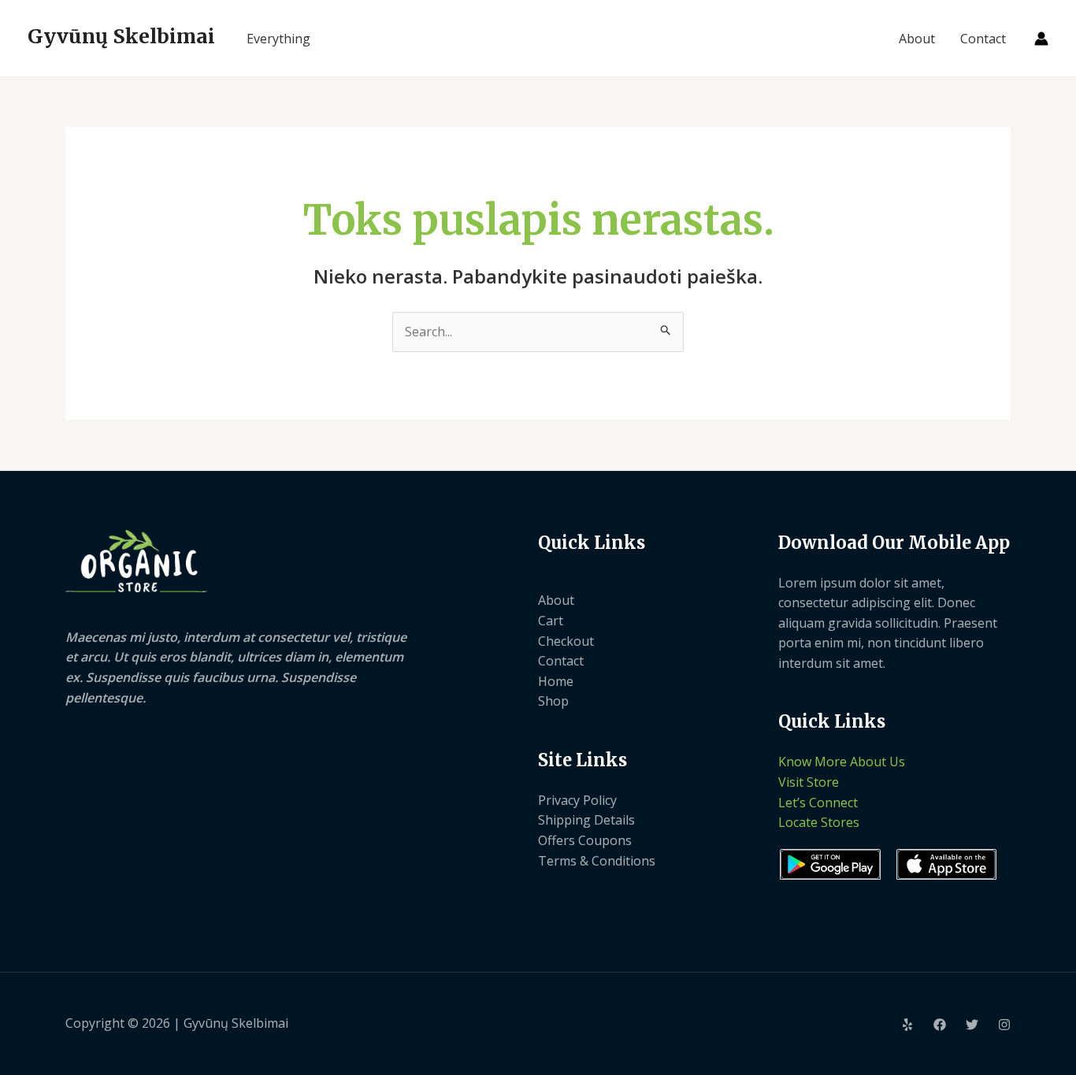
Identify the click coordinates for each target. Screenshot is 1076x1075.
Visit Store (808, 782)
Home (555, 681)
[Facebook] (939, 1024)
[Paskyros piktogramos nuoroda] (1041, 39)
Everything (278, 38)
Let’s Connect (818, 802)
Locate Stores (818, 822)
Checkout (566, 641)
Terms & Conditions (596, 860)
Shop (553, 701)
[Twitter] (972, 1024)
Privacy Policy (577, 800)
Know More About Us (841, 761)
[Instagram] (1004, 1024)
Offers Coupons (585, 840)
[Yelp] (907, 1024)
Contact (983, 38)
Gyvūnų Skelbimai (121, 36)
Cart (550, 620)
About (917, 38)
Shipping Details (586, 819)
